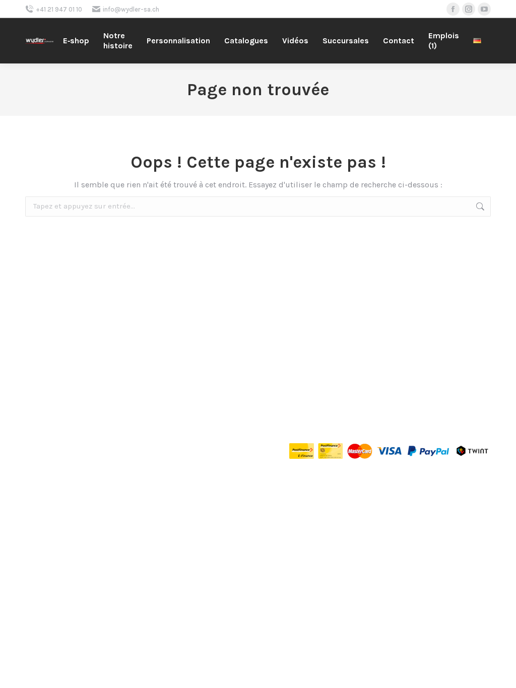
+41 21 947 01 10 (59, 9)
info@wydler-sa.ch (131, 9)
